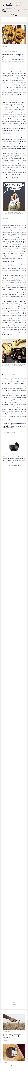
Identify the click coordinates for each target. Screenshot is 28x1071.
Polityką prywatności (19, 1067)
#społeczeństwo (14, 1005)
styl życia (4, 46)
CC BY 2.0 (11, 427)
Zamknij (22, 1069)
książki (5, 1062)
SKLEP (12, 14)
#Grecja (14, 1002)
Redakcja (5, 1040)
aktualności (6, 1031)
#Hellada (14, 1004)
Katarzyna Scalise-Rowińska (9, 51)
